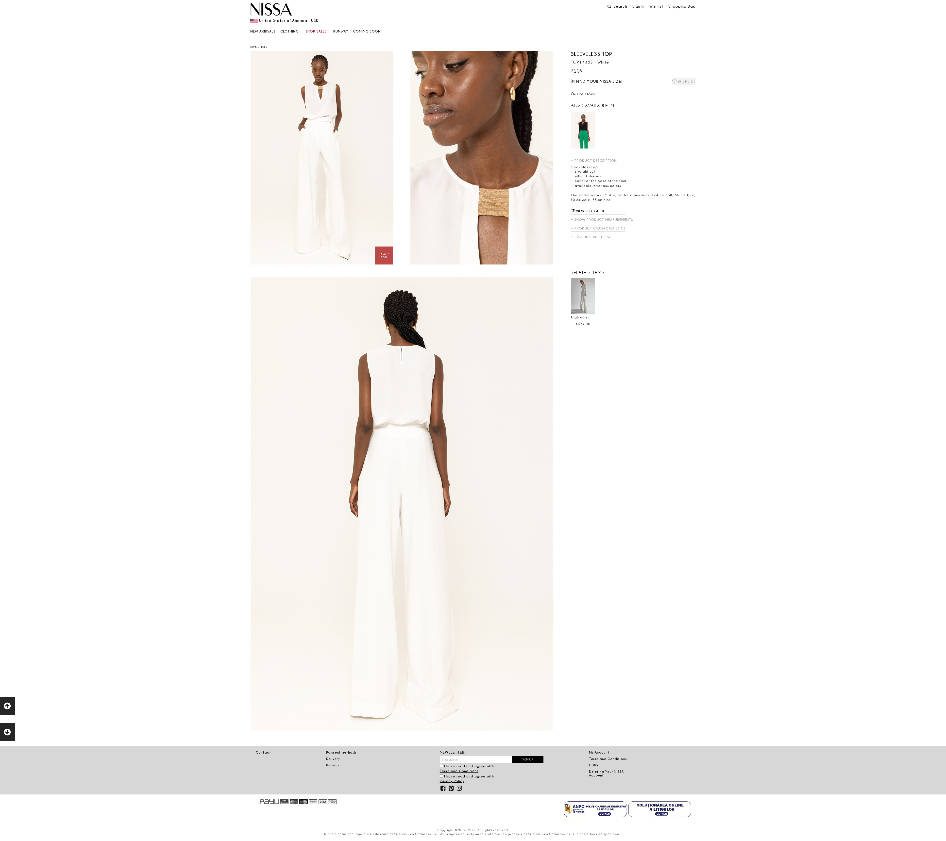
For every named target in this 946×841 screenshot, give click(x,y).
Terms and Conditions (459, 771)
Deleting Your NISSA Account (606, 773)
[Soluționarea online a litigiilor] (659, 809)
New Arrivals (262, 31)
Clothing (289, 31)
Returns (332, 765)
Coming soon (367, 31)
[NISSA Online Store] (271, 9)
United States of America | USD (289, 20)
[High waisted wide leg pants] (583, 296)
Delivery (333, 758)
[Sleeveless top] (322, 157)
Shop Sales (316, 31)
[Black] (583, 130)
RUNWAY (340, 31)
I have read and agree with (467, 768)
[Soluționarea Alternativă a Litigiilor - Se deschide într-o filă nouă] (595, 809)
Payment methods (341, 752)
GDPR (594, 765)
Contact (263, 752)
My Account (599, 752)
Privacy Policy (452, 781)
